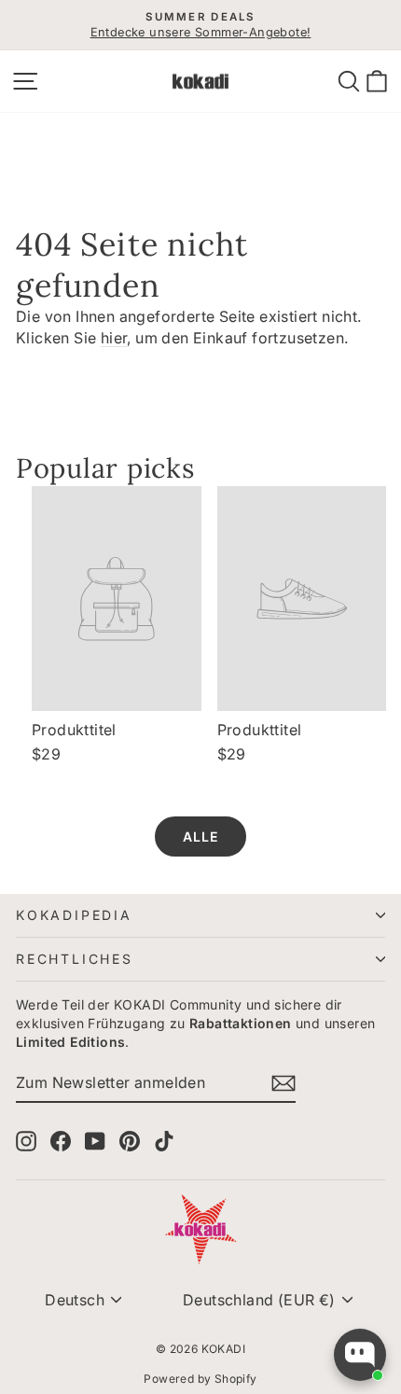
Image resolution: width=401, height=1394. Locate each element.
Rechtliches (74, 959)
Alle (200, 836)
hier (114, 337)
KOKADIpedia (74, 915)
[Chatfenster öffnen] (360, 1355)
